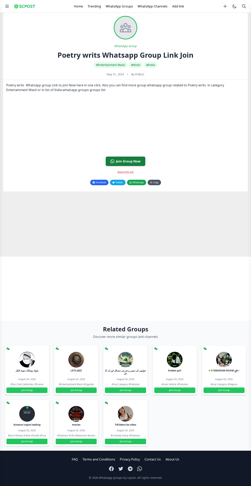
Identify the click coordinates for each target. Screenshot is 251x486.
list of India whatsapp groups (67, 90)
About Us (172, 459)
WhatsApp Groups (119, 6)
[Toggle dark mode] (234, 6)
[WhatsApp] (139, 468)
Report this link (125, 172)
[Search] (244, 6)
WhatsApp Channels (152, 6)
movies (76, 424)
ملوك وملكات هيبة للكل (26, 370)
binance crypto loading (27, 424)
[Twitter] (120, 468)
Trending (94, 6)
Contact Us (153, 459)
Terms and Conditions (99, 459)
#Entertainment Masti (110, 65)
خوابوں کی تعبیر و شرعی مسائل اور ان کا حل (125, 372)
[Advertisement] (120, 125)
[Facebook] (111, 468)
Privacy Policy (130, 459)
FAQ (75, 459)
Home (78, 6)
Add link (178, 6)
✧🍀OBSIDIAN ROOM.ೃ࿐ (223, 370)
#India (150, 65)
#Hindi (135, 65)
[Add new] (225, 6)
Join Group (27, 390)
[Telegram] (130, 468)
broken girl (174, 370)
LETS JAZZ (76, 370)
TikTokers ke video (125, 424)
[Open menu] (7, 6)
